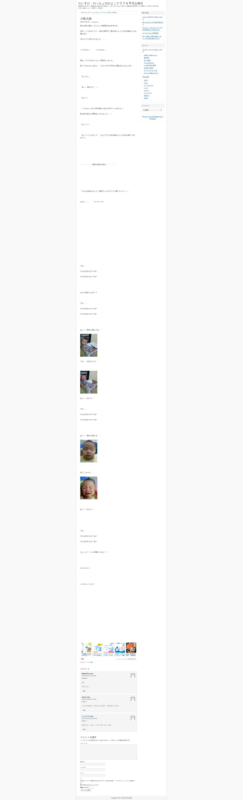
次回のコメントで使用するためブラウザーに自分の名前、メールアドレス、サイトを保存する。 (107, 782)
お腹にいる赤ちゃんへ (150, 55)
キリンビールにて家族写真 (150, 33)
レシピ (146, 88)
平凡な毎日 (145, 77)
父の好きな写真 (148, 68)
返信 (84, 691)
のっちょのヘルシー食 (150, 70)
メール (83, 767)
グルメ (146, 83)
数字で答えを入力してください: (89, 785)
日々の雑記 (90, 662)
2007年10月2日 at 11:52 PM (89, 675)
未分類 (146, 98)
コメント (83, 743)
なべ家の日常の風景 (150, 65)
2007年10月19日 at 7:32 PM (89, 699)
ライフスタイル (148, 85)
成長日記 (146, 58)
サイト (82, 773)
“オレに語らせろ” (149, 63)
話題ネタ (146, 95)
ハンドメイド (148, 93)
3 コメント (95, 22)
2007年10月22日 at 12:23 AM (89, 718)
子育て (146, 80)
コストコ (146, 90)
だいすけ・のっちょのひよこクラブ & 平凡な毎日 (110, 3)
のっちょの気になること (151, 73)
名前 (82, 761)
